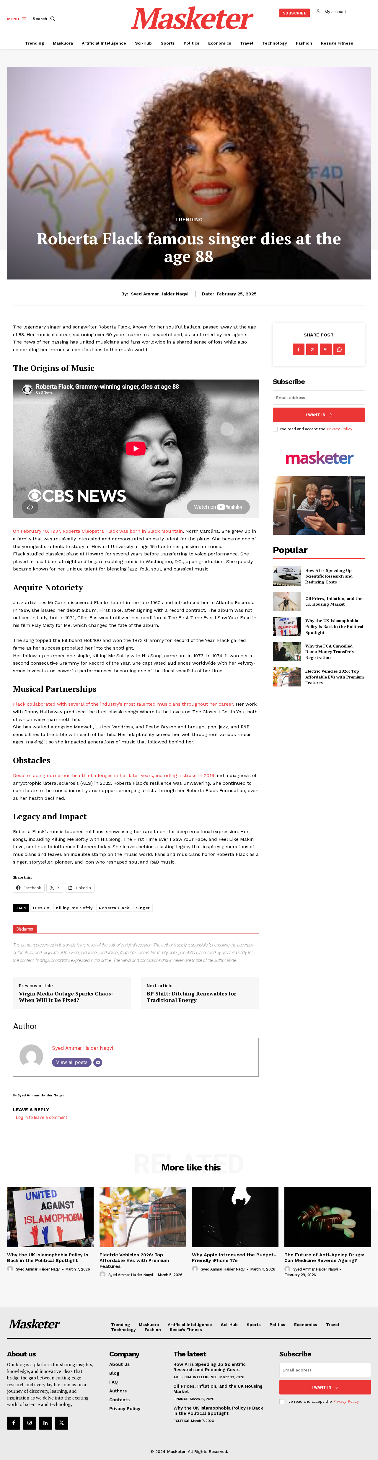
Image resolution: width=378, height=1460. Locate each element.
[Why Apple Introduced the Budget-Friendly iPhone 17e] (235, 1217)
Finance (180, 1399)
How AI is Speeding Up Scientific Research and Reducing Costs (329, 576)
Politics (181, 1421)
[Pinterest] (326, 349)
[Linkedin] (45, 1423)
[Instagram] (29, 1423)
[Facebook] (298, 349)
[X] (312, 349)
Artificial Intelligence (195, 1377)
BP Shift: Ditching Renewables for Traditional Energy (191, 996)
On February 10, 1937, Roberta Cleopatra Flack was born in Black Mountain (98, 531)
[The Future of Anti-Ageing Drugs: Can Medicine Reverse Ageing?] (327, 1217)
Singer (143, 907)
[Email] (97, 1062)
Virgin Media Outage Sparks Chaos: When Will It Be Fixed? (66, 996)
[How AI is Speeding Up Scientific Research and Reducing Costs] (286, 576)
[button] (44, 18)
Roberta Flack (114, 907)
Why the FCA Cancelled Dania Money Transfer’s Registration (329, 651)
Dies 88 (41, 907)
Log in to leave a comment (41, 1117)
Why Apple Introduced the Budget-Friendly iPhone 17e (234, 1257)
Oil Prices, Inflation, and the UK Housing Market (333, 601)
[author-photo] (11, 1269)
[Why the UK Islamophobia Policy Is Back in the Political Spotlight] (286, 626)
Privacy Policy (339, 429)
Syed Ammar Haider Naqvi (159, 294)
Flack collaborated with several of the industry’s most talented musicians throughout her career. (123, 704)
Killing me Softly (74, 907)
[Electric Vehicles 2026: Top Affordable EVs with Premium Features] (286, 676)
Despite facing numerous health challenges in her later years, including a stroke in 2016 (113, 775)
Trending (189, 219)
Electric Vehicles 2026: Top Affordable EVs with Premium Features (334, 676)
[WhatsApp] (339, 349)
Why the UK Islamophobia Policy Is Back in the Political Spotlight (334, 626)
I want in (315, 415)
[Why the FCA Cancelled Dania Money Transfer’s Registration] (286, 651)
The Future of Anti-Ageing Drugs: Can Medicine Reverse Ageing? (324, 1257)
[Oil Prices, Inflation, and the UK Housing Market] (286, 601)
